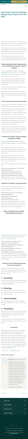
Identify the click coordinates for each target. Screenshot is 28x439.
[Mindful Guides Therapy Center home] (6, 6)
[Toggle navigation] (25, 6)
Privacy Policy (9, 430)
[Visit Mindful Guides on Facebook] (12, 424)
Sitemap (20, 430)
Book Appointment (19, 1)
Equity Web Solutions (14, 433)
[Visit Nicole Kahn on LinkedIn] (15, 424)
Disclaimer (15, 430)
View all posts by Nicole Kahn (15, 387)
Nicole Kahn (5, 350)
